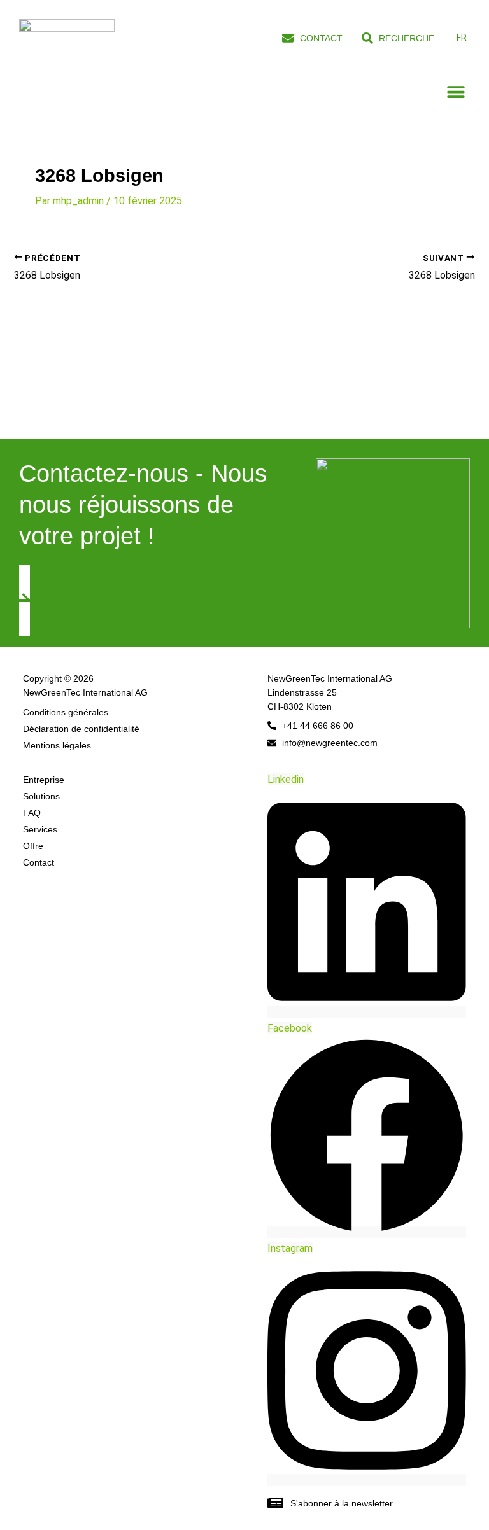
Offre (33, 846)
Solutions (41, 796)
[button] (455, 92)
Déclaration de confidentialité (81, 729)
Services (40, 829)
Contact (38, 862)
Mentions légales (57, 745)
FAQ (32, 813)
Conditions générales (65, 712)
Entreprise (43, 780)
